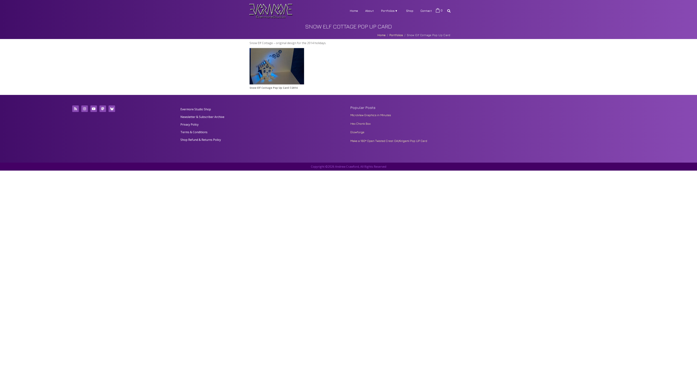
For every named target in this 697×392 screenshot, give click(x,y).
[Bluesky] (112, 108)
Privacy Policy (189, 124)
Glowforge (357, 132)
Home (354, 10)
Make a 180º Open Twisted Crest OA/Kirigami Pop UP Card (388, 140)
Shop (409, 10)
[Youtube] (93, 108)
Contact (426, 10)
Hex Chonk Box (360, 123)
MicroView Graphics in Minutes (370, 115)
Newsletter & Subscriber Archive (202, 117)
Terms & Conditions (193, 132)
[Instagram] (84, 108)
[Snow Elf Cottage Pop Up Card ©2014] (277, 66)
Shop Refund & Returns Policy (200, 140)
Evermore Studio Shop (195, 109)
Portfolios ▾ (389, 10)
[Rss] (75, 108)
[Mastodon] (102, 108)
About (369, 10)
